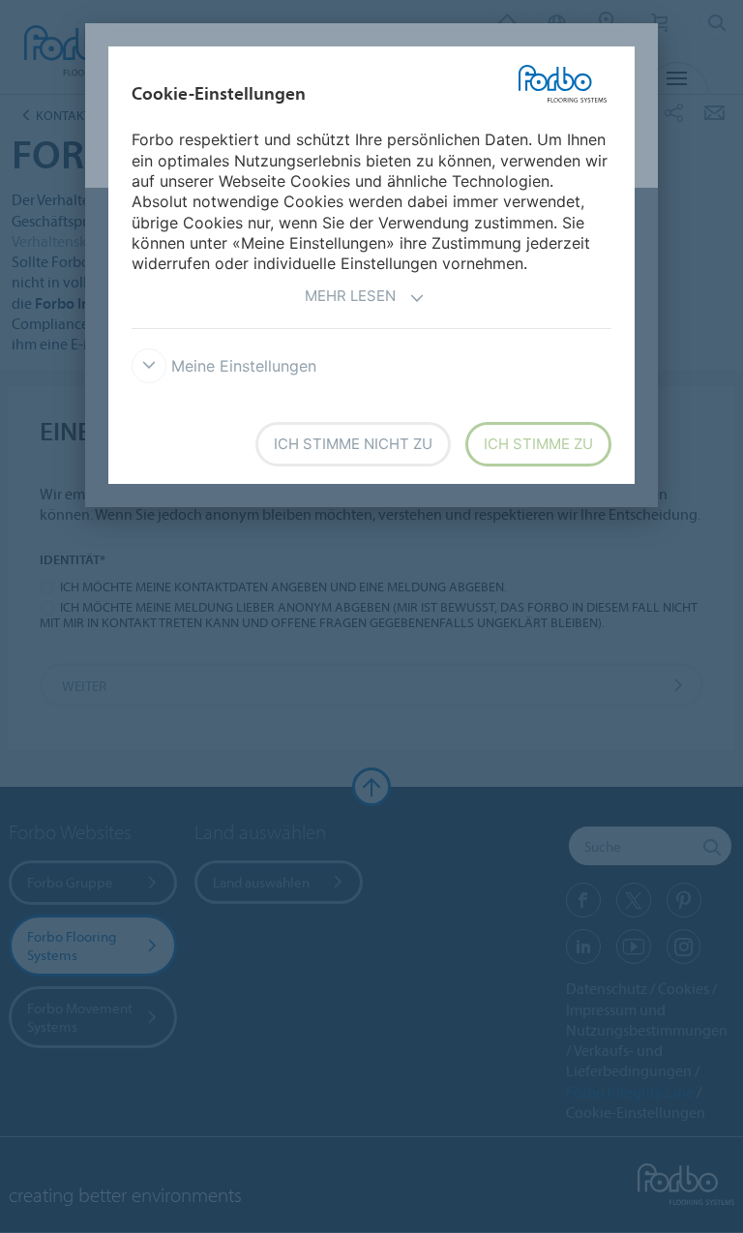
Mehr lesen (350, 295)
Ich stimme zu (538, 444)
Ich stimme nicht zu (353, 444)
